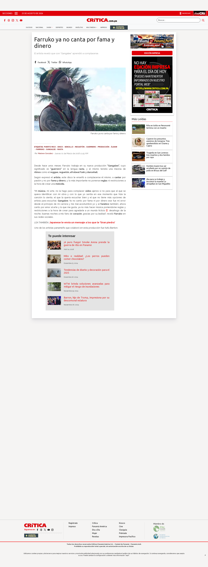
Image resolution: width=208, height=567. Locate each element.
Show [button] (49, 27)
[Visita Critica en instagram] (52, 530)
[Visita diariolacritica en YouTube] (49, 530)
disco (60, 147)
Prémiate (123, 533)
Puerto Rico (50, 147)
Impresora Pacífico (127, 536)
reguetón (79, 147)
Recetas (95, 536)
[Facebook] (5, 20)
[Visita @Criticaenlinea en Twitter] (41, 530)
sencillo (69, 147)
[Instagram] (13, 20)
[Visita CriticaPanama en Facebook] (37, 530)
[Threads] (9, 20)
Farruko (40, 149)
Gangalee (51, 149)
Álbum (114, 147)
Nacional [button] (39, 27)
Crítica (95, 523)
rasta (60, 149)
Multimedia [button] (91, 27)
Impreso (103, 27)
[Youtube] (21, 20)
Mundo (69, 27)
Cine (121, 526)
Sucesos (29, 27)
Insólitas (79, 27)
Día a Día (96, 530)
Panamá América (99, 526)
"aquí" (127, 555)
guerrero (91, 147)
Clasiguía (123, 530)
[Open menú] (16, 13)
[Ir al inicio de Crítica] (103, 20)
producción (103, 147)
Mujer (94, 533)
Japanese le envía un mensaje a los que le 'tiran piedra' (82, 222)
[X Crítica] (17, 20)
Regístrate (73, 523)
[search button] (203, 20)
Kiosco (122, 523)
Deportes (59, 27)
